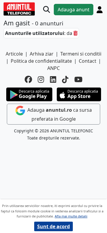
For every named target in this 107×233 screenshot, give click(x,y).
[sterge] (75, 33)
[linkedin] (53, 79)
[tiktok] (65, 79)
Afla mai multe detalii (71, 216)
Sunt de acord (53, 226)
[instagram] (41, 79)
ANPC (53, 68)
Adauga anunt (73, 9)
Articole (14, 53)
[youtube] (78, 79)
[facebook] (28, 79)
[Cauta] (46, 9)
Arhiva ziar (42, 53)
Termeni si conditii (80, 53)
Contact (87, 61)
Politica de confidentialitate (41, 61)
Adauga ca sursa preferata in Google (59, 114)
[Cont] (99, 9)
